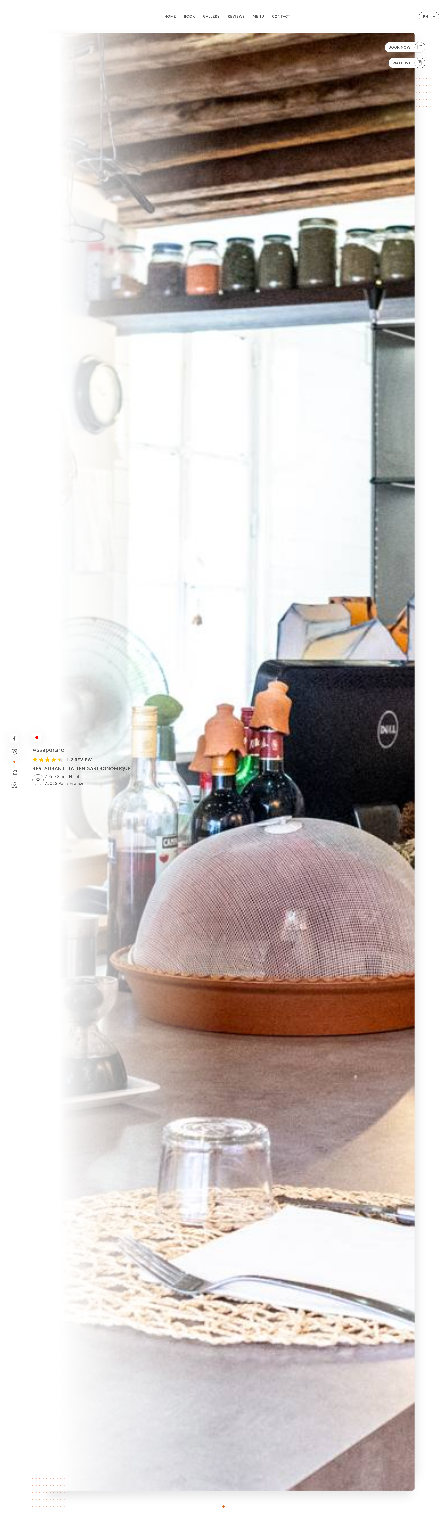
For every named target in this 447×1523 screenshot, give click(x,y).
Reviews (236, 16)
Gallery (211, 16)
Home (170, 16)
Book (189, 16)
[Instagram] (14, 752)
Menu (258, 16)
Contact (281, 16)
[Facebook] (14, 738)
